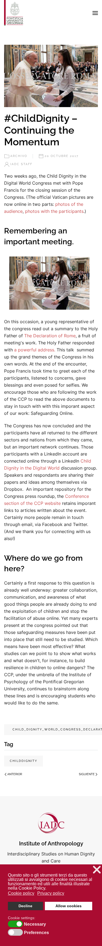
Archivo (18, 156)
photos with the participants (54, 211)
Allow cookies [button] (68, 906)
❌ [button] (96, 869)
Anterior (14, 774)
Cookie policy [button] (21, 893)
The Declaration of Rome (50, 335)
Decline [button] (25, 906)
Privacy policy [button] (50, 893)
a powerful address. (34, 349)
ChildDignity (23, 761)
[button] (95, 13)
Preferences (36, 933)
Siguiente (87, 774)
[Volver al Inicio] (13, 13)
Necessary (35, 924)
